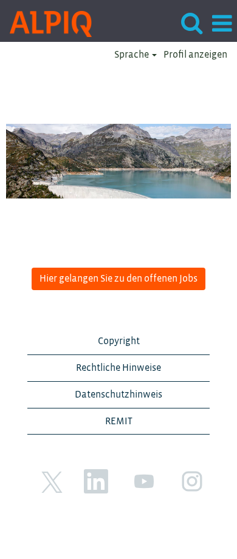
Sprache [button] (132, 54)
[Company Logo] (46, 23)
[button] (222, 24)
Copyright (119, 341)
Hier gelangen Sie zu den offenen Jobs (118, 278)
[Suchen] (191, 23)
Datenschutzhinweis (118, 394)
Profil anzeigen (195, 54)
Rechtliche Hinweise (118, 368)
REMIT (118, 421)
